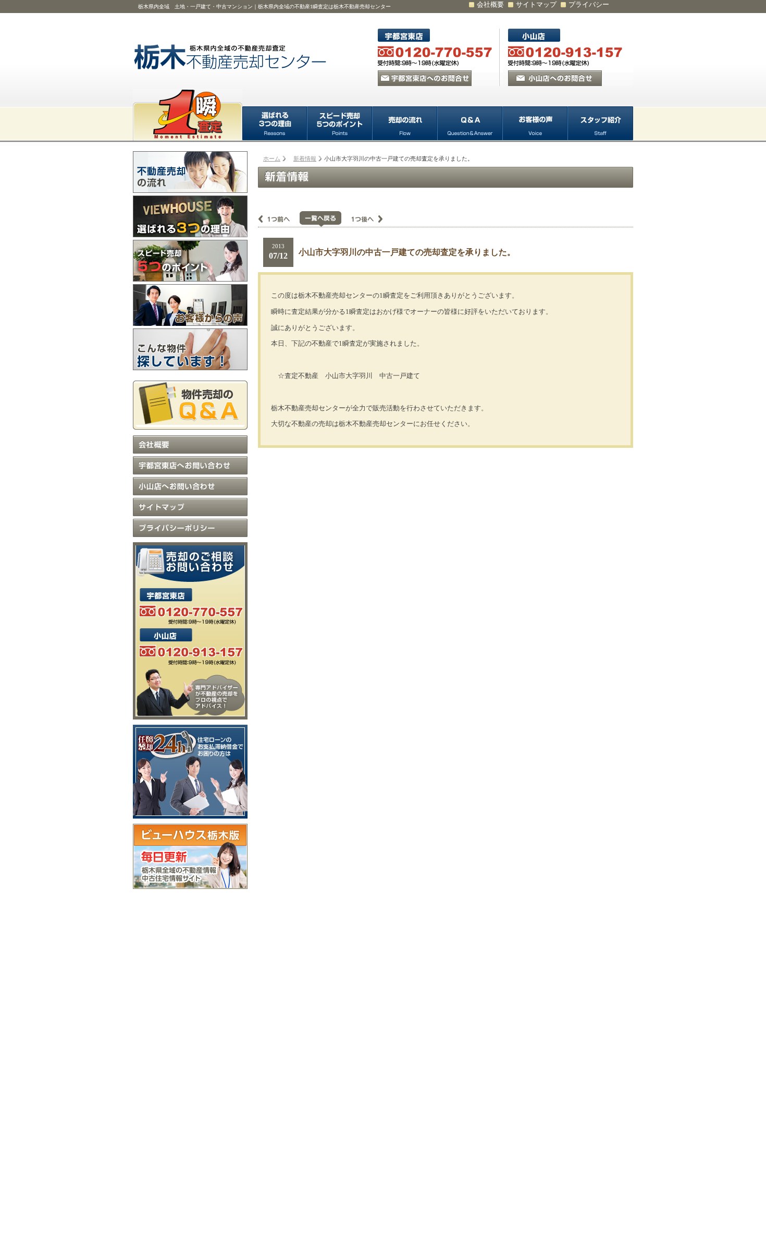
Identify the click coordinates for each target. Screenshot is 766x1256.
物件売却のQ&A (190, 403)
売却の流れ (405, 123)
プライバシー (589, 4)
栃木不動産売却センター (232, 57)
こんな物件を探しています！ (190, 349)
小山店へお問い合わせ (190, 486)
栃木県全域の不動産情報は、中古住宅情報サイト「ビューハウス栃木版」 (190, 856)
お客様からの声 (190, 305)
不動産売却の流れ (190, 172)
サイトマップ (536, 4)
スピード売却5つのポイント (340, 123)
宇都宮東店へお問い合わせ (190, 465)
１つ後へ (362, 219)
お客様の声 (535, 123)
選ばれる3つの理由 (274, 123)
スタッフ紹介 (600, 123)
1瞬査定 (187, 115)
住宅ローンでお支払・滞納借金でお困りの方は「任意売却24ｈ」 (190, 772)
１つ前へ (279, 219)
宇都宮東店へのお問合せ (425, 78)
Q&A (470, 123)
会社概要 (490, 4)
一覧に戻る (320, 219)
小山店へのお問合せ (555, 78)
